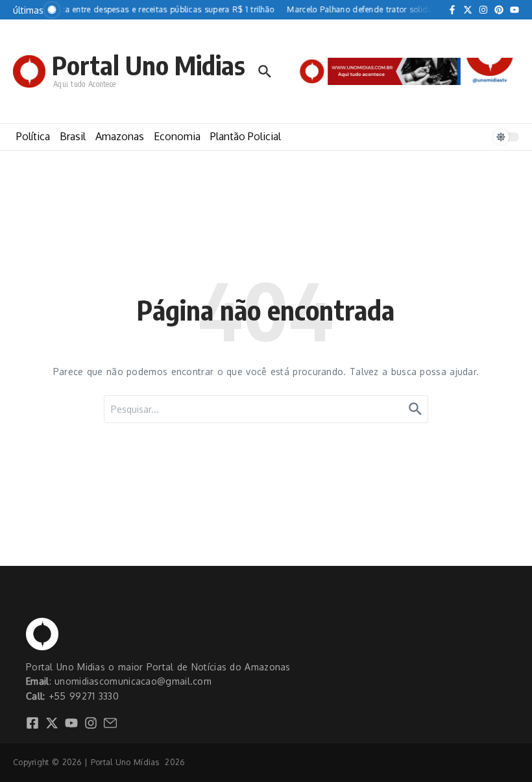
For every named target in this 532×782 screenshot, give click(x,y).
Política (33, 136)
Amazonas (119, 136)
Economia (177, 136)
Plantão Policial (245, 136)
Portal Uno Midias (148, 65)
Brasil (73, 136)
